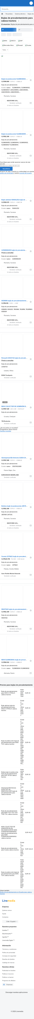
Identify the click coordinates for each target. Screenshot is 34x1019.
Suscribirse (6, 168)
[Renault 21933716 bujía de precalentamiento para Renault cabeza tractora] (17, 345)
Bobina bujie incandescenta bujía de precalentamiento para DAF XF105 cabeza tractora (9, 774)
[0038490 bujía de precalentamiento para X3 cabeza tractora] (17, 287)
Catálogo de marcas (8, 962)
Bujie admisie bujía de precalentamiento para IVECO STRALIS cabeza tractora (9, 708)
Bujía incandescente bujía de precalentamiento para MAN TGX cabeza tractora (10, 742)
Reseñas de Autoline (8, 959)
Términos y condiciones (9, 949)
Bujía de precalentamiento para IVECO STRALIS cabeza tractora (9, 693)
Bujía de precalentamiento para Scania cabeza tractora (10, 849)
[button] (31, 3)
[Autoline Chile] (12, 3)
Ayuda (4, 913)
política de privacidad (6, 173)
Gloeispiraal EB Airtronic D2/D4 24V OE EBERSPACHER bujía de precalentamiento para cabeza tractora (9, 791)
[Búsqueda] (31, 9)
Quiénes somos (7, 910)
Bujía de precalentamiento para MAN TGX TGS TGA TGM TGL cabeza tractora (9, 812)
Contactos (5, 917)
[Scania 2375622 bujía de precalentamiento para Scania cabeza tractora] (17, 543)
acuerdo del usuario (25, 173)
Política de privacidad (8, 952)
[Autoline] (2, 14)
